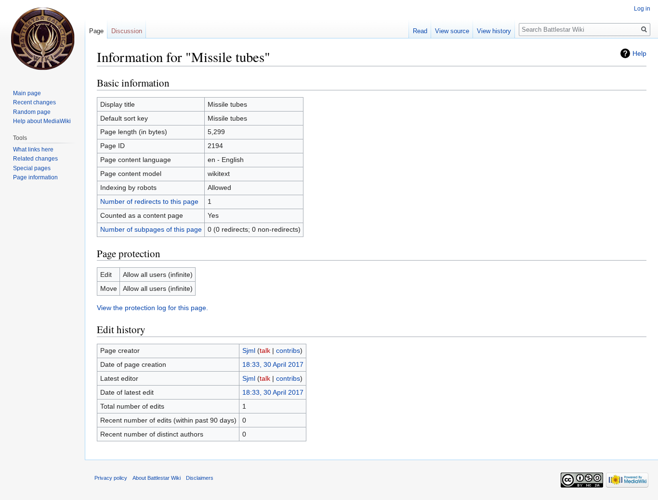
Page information (35, 177)
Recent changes (34, 102)
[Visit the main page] (42, 38)
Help (639, 53)
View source (452, 31)
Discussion (126, 31)
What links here (33, 149)
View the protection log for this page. (152, 308)
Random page (32, 112)
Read (420, 31)
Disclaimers (199, 478)
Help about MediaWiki (42, 121)
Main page (27, 93)
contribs (288, 350)
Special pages (32, 168)
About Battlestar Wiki (156, 478)
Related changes (35, 158)
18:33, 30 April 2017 (272, 364)
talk (265, 350)
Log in (642, 8)
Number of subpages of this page (151, 229)
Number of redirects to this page (149, 201)
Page (96, 31)
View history (494, 31)
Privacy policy (110, 478)
